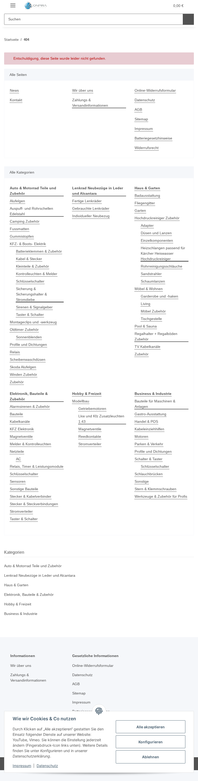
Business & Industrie (20, 614)
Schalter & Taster (148, 459)
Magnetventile (21, 436)
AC (18, 459)
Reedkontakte (89, 436)
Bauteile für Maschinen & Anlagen (155, 404)
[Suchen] (188, 19)
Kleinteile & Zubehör (32, 266)
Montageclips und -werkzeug (33, 322)
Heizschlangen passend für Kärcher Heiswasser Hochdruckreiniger (163, 253)
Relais (15, 352)
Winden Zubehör (23, 374)
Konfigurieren (150, 742)
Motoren (141, 436)
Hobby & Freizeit (17, 604)
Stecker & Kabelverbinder (30, 496)
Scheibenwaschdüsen (27, 359)
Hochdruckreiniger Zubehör (157, 218)
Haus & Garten (16, 585)
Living (145, 304)
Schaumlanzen (153, 281)
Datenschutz (47, 765)
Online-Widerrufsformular (155, 90)
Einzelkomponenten (157, 240)
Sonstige (142, 481)
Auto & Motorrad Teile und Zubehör (33, 566)
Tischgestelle (151, 319)
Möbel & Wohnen (149, 289)
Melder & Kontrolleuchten (30, 444)
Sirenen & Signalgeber (34, 307)
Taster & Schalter (30, 315)
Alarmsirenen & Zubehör (30, 406)
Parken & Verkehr (149, 444)
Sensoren (18, 481)
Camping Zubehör (24, 221)
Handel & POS (146, 421)
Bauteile (16, 414)
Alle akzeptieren (150, 727)
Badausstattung (147, 195)
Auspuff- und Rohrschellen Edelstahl (31, 211)
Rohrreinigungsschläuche (161, 266)
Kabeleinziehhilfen (149, 429)
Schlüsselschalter (30, 281)
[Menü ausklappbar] (12, 3)
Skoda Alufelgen (23, 367)
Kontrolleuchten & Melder (36, 274)
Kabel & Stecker (29, 259)
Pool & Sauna (146, 326)
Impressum (22, 765)
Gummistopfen (22, 236)
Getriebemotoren (92, 409)
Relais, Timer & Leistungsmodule (36, 466)
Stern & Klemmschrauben (155, 489)
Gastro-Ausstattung (150, 414)
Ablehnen (150, 757)
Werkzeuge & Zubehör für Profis (161, 496)
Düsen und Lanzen (156, 233)
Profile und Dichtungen (28, 344)
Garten (140, 210)
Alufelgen (17, 201)
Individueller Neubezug (91, 216)
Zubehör (17, 382)
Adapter (147, 225)
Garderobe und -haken (159, 296)
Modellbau (80, 401)
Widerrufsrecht (147, 148)
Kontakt (16, 100)
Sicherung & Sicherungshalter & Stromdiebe (31, 294)
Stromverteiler (21, 511)
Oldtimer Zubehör (24, 329)
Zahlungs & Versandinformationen (90, 102)
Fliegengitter (145, 203)
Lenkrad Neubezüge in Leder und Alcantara (39, 575)
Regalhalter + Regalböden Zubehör (156, 336)
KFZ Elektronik (22, 429)
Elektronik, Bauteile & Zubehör (29, 594)
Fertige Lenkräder (87, 201)
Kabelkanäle (20, 421)
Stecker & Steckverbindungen (34, 504)
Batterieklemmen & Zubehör (39, 251)
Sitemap (141, 119)
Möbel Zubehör (153, 311)
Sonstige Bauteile (24, 489)
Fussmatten (19, 229)
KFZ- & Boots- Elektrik (28, 244)
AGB (138, 109)
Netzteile (17, 451)
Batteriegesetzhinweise (153, 138)
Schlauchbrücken (149, 474)
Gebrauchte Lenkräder (90, 208)
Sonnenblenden (29, 337)
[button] (145, 6)
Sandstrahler (151, 274)
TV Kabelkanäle (147, 347)
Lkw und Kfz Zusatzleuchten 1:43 (101, 419)
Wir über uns (82, 90)
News (14, 90)
